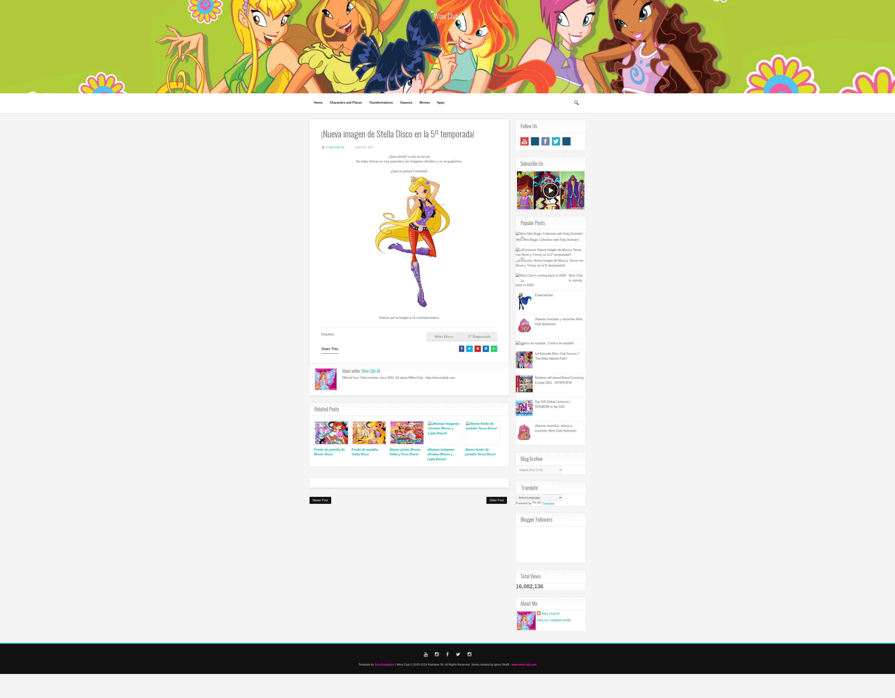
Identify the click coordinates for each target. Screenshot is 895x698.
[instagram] (535, 141)
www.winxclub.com (524, 664)
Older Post (496, 500)
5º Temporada (479, 336)
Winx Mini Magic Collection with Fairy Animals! (547, 240)
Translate (548, 503)
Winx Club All (371, 371)
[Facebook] (545, 141)
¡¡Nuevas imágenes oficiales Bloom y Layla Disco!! (440, 454)
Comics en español (561, 343)
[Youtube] (524, 141)
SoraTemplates (385, 664)
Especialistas (544, 295)
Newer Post (320, 500)
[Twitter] (556, 141)
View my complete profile (554, 620)
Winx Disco (443, 336)
